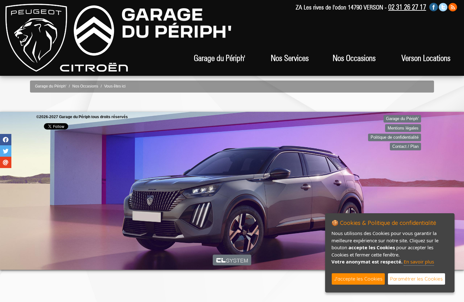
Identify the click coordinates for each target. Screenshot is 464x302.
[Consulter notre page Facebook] (433, 6)
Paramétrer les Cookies (416, 279)
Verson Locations (426, 58)
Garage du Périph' (50, 86)
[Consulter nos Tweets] (443, 6)
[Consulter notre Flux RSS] (452, 6)
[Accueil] (36, 37)
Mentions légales (403, 128)
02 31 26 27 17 (407, 7)
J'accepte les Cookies (358, 279)
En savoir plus (419, 261)
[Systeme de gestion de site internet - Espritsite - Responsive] (232, 260)
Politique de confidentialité (395, 137)
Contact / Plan (405, 146)
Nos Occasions (354, 58)
